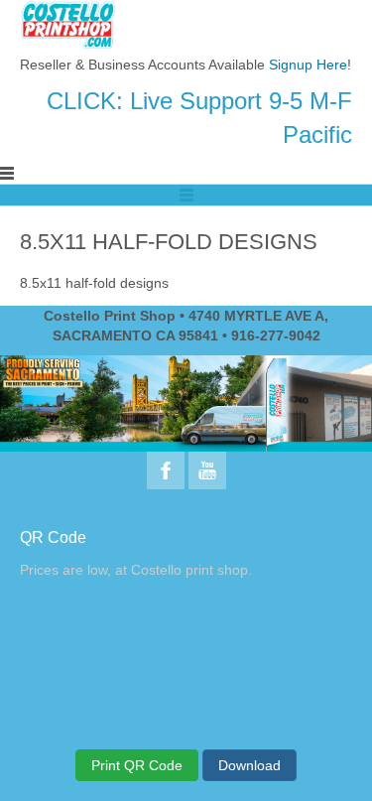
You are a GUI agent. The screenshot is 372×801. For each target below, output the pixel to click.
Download (249, 765)
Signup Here (308, 64)
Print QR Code (137, 765)
